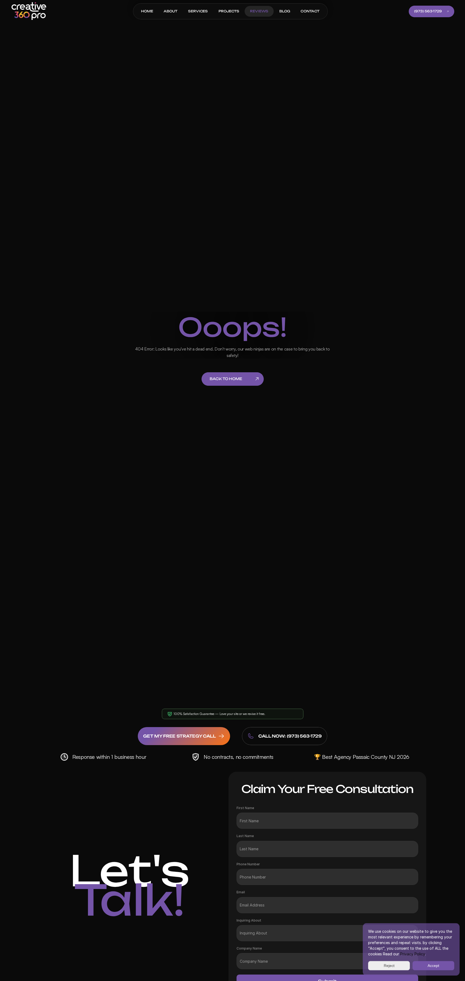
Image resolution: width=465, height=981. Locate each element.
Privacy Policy (412, 954)
